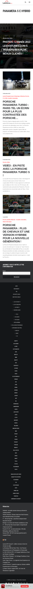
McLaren (16, 425)
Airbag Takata (16, 493)
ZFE (16, 482)
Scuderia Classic (17, 310)
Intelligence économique (17, 325)
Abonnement (16, 288)
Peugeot (16, 442)
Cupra (16, 371)
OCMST (17, 333)
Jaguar (16, 395)
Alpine (16, 346)
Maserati (16, 420)
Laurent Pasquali (6, 96)
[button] (29, 2)
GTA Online (17, 319)
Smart (16, 458)
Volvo (16, 469)
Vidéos (8, 162)
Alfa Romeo (15, 343)
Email (4, 271)
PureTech (16, 496)
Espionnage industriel (17, 327)
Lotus (16, 417)
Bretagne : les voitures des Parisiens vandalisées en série (15, 522)
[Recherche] (24, 2)
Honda (16, 387)
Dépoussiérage (17, 322)
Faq (16, 291)
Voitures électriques (7, 221)
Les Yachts (17, 307)
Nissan (16, 433)
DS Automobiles (15, 376)
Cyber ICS (17, 330)
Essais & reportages (15, 96)
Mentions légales (16, 297)
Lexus (16, 414)
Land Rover (16, 412)
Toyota (16, 463)
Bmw (16, 357)
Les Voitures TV (17, 301)
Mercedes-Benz (16, 428)
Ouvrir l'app (24, 586)
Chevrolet (16, 365)
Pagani (16, 439)
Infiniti (16, 392)
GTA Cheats (17, 316)
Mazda (16, 422)
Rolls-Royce (16, 450)
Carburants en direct (16, 498)
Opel (16, 436)
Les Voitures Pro (17, 304)
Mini (16, 431)
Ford (16, 384)
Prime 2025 (16, 490)
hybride (8, 219)
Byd (16, 362)
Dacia (16, 373)
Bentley (16, 354)
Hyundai (16, 390)
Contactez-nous (16, 294)
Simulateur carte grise (16, 474)
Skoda (16, 455)
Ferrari (16, 379)
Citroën (16, 368)
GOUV (16, 487)
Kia (16, 401)
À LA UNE (5, 98)
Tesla (16, 461)
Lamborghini (16, 406)
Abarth (16, 340)
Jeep (16, 398)
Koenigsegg (16, 403)
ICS (17, 336)
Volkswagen (16, 466)
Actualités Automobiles (13, 98)
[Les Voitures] (7, 2)
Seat (16, 453)
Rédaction (22, 96)
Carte (16, 286)
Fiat (16, 381)
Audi (16, 351)
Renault (16, 447)
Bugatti (16, 360)
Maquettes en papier (16, 476)
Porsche (27, 96)
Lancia (16, 409)
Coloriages (15, 479)
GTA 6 (17, 314)
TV (5, 540)
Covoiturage (16, 485)
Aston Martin (16, 349)
